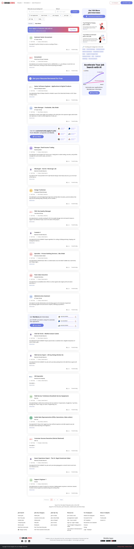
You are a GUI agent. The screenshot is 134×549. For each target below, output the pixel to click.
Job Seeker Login (126, 2)
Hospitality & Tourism (98, 51)
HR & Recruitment (93, 58)
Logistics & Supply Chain (92, 54)
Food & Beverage (91, 49)
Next (61, 499)
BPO (93, 56)
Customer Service (100, 49)
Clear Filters (38, 23)
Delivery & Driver (86, 56)
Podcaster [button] (30, 23)
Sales (84, 54)
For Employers (115, 2)
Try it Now (73, 29)
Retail (84, 49)
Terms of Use (128, 546)
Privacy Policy (121, 546)
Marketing (85, 58)
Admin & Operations (87, 51)
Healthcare (97, 56)
